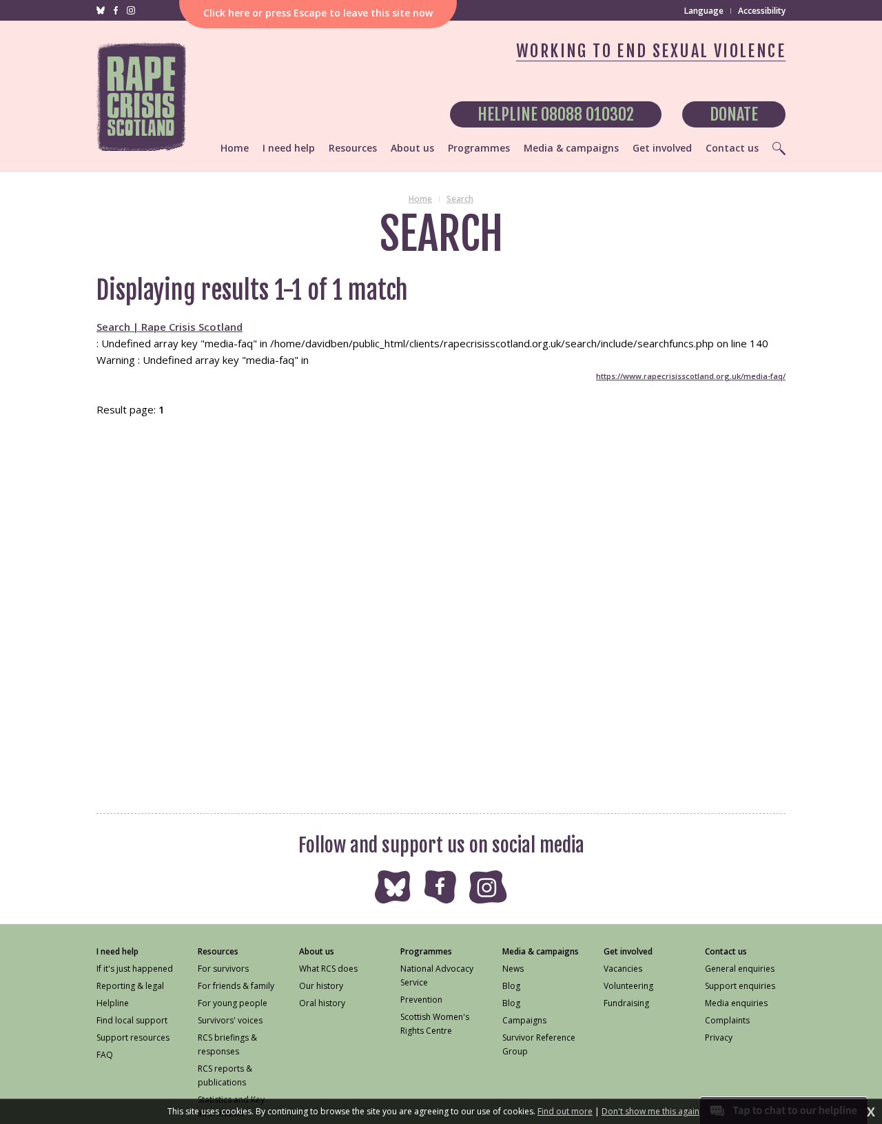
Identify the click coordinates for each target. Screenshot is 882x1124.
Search (460, 199)
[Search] (779, 148)
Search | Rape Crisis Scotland (169, 327)
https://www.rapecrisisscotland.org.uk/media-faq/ (691, 376)
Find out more (565, 1111)
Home (420, 199)
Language (704, 11)
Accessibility (762, 11)
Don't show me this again (650, 1111)
